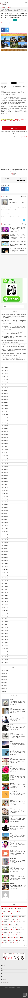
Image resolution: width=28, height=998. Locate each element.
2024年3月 (5, 437)
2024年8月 (5, 423)
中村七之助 (5, 919)
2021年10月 (5, 519)
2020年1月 (5, 580)
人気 (19, 919)
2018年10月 (5, 624)
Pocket (9, 83)
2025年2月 (5, 405)
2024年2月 (5, 440)
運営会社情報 (5, 970)
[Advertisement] (14, 67)
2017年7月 (5, 662)
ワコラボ (5, 673)
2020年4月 (5, 572)
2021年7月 (5, 528)
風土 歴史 (5, 688)
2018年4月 (5, 642)
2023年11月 (5, 449)
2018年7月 (5, 633)
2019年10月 (5, 589)
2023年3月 (5, 469)
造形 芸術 (8, 7)
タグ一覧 (24, 945)
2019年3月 (5, 610)
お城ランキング (6, 22)
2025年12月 (5, 385)
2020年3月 (5, 575)
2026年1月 (5, 382)
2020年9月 (5, 557)
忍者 (13, 929)
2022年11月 (5, 481)
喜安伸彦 (5, 924)
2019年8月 (5, 595)
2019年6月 (5, 601)
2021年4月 (5, 537)
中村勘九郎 (13, 919)
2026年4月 (5, 376)
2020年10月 (5, 554)
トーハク (14, 913)
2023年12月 (5, 446)
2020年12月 (5, 548)
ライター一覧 (23, 196)
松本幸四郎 (5, 934)
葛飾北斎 (16, 942)
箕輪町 (4, 940)
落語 (11, 942)
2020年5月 (5, 569)
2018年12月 (5, 618)
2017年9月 (5, 657)
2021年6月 (5, 531)
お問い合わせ (5, 982)
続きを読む (14, 128)
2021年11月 (5, 516)
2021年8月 (5, 525)
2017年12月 (5, 654)
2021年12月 (5, 513)
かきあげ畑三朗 (20, 908)
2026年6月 (5, 370)
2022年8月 (5, 490)
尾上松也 (16, 924)
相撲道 (17, 937)
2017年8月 (5, 659)
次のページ (24, 136)
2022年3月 (5, 504)
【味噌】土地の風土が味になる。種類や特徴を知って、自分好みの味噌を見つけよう (14, 341)
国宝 (11, 924)
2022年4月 (5, 502)
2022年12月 (5, 478)
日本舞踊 (5, 932)
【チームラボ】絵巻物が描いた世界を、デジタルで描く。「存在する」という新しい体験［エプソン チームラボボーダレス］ (14, 316)
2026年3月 (5, 379)
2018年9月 (5, 627)
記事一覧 (24, 224)
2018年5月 (5, 639)
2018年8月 (5, 630)
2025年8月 (5, 396)
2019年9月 (5, 592)
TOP (3, 7)
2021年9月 (5, 522)
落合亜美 (5, 942)
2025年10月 (5, 390)
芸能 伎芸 (5, 682)
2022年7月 (5, 493)
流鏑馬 (24, 934)
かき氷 (4, 911)
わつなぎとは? (5, 968)
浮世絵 (4, 937)
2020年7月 (5, 563)
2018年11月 (5, 621)
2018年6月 (5, 636)
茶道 (24, 940)
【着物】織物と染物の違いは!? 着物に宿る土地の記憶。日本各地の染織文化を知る (14, 354)
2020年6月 (5, 566)
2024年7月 (5, 425)
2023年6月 (5, 463)
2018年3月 (5, 645)
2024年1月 (5, 443)
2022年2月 (5, 507)
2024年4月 (5, 434)
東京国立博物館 (19, 932)
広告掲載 (4, 979)
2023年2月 (5, 472)
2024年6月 (5, 428)
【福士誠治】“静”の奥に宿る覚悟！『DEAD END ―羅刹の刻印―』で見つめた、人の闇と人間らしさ (14, 358)
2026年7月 (5, 367)
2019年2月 (5, 613)
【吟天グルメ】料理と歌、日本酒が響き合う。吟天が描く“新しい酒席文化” (14, 337)
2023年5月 (5, 466)
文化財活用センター (21, 929)
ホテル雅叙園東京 (6, 916)
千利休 (11, 921)
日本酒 (11, 932)
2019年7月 (5, 598)
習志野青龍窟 (11, 940)
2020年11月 (5, 551)
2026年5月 (5, 373)
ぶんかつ (20, 911)
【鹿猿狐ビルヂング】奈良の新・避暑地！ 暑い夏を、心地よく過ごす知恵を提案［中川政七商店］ (14, 345)
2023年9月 (5, 455)
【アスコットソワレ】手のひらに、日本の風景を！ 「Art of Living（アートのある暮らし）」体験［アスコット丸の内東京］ (14, 322)
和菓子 (24, 921)
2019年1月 (5, 616)
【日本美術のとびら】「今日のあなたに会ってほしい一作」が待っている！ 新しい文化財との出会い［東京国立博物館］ (14, 328)
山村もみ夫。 (6, 927)
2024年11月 (5, 414)
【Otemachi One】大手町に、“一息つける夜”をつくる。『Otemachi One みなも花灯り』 (14, 332)
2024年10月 (5, 417)
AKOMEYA (5, 908)
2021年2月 (5, 542)
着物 (22, 937)
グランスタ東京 (6, 913)
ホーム (3, 965)
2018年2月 (5, 648)
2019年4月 (5, 607)
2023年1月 (5, 475)
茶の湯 (18, 940)
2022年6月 (5, 496)
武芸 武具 (5, 679)
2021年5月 (5, 534)
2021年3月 (5, 539)
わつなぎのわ (6, 670)
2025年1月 (5, 408)
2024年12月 (5, 411)
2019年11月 (5, 586)
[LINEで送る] (4, 83)
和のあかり (18, 921)
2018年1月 (5, 651)
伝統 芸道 (5, 676)
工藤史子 (20, 927)
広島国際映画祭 (6, 929)
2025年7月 (5, 399)
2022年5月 (5, 499)
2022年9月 (5, 487)
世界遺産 (15, 916)
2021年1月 (5, 545)
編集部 (19, 20)
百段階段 (10, 937)
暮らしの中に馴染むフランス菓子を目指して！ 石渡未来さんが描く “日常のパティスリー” (14, 350)
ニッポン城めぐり (15, 22)
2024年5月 (5, 431)
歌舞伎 (18, 934)
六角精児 (5, 921)
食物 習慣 (5, 691)
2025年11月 (5, 387)
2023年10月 (5, 452)
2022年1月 (5, 510)
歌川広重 (12, 934)
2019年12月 (5, 583)
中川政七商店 (22, 916)
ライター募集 (5, 976)
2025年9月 (5, 393)
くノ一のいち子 (12, 911)
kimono (12, 908)
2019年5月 (5, 604)
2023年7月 (5, 461)
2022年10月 (5, 484)
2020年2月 (5, 578)
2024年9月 (5, 420)
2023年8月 (5, 458)
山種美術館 (14, 927)
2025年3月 (5, 402)
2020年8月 (5, 560)
